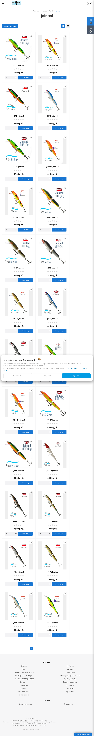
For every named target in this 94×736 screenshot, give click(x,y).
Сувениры (70, 692)
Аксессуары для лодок (23, 675)
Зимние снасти (23, 692)
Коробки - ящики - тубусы (24, 672)
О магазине (68, 704)
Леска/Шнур (70, 672)
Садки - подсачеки (70, 682)
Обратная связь (25, 704)
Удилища (23, 688)
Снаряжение (24, 685)
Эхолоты (70, 688)
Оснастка (23, 682)
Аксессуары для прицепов (24, 679)
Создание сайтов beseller (83, 734)
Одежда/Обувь (70, 679)
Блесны (24, 666)
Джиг (24, 669)
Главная (36, 11)
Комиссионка (24, 695)
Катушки (70, 669)
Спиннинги (70, 685)
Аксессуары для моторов (70, 675)
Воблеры (70, 666)
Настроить (47, 376)
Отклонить (17, 376)
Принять (76, 376)
